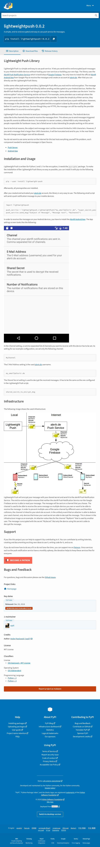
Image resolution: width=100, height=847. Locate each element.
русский (41, 830)
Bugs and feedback (82, 723)
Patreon (77, 547)
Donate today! (50, 788)
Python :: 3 (12, 680)
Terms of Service (49, 751)
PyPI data (9, 600)
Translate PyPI (82, 729)
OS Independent (14, 670)
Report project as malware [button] (50, 688)
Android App (13, 151)
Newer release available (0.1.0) (19, 608)
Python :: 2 (12, 678)
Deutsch (73, 828)
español (19, 828)
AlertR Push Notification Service (17, 74)
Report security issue (50, 754)
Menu (88, 5)
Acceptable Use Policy (49, 764)
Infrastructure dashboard (49, 726)
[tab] (12, 51)
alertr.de (73, 77)
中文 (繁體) (92, 828)
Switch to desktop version (50, 814)
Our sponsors (50, 736)
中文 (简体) (82, 828)
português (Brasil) (44, 828)
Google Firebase (55, 74)
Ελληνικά (65, 828)
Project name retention (16, 733)
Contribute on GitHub (81, 726)
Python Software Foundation (52, 799)
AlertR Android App (77, 219)
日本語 (34, 828)
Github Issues (50, 577)
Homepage (11, 588)
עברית (48, 830)
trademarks (70, 792)
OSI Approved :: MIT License (19, 663)
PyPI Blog (49, 723)
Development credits (81, 736)
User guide (16, 729)
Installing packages (16, 723)
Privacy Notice (49, 761)
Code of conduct (49, 758)
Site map (50, 802)
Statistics (50, 729)
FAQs (17, 736)
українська (56, 828)
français (26, 828)
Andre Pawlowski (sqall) (20, 638)
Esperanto (55, 830)
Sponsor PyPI (82, 733)
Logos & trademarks (50, 733)
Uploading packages (16, 726)
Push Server (13, 147)
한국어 (63, 830)
